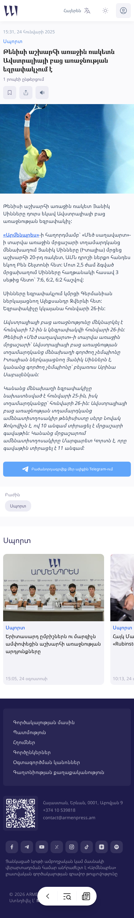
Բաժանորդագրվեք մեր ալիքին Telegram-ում (72, 469)
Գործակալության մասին (44, 722)
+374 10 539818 (59, 810)
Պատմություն (29, 732)
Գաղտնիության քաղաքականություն (58, 772)
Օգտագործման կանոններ (46, 762)
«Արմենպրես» (21, 234)
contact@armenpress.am (69, 817)
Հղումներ (24, 742)
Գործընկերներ (32, 752)
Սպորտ (18, 506)
